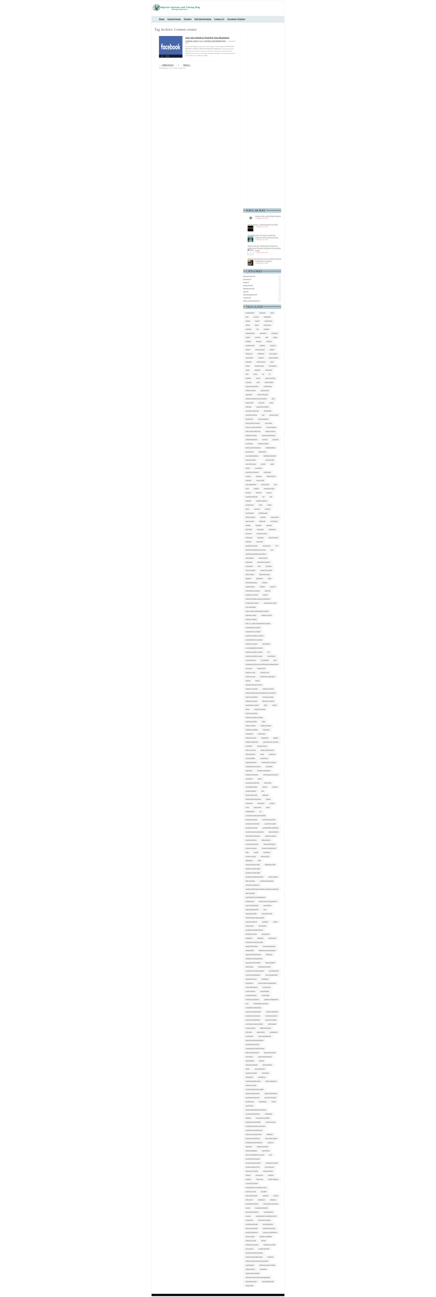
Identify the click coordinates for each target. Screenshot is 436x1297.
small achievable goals (253, 1081)
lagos (263, 721)
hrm (262, 791)
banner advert (250, 517)
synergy (272, 803)
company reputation (253, 824)
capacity (261, 358)
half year (248, 407)
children (248, 341)
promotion (249, 443)
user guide (268, 423)
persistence (273, 1032)
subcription (268, 321)
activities (269, 566)
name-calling (269, 382)
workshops (267, 411)
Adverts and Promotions (215, 41)
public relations (273, 1179)
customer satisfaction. (253, 975)
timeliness (266, 852)
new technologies (251, 1195)
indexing (248, 542)
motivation (249, 1077)
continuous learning (266, 881)
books (274, 1101)
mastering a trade (269, 1245)
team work (257, 807)
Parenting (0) (247, 279)
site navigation (271, 427)
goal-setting (261, 1032)
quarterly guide (269, 488)
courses (248, 476)
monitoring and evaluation (255, 832)
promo (263, 464)
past (259, 566)
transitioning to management (255, 897)
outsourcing (267, 987)
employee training (264, 967)
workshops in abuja (252, 705)
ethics (260, 779)
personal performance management (258, 1277)
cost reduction (274, 971)
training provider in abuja (254, 717)
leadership (264, 738)
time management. (264, 1036)
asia (270, 1155)
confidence (262, 1077)
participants (250, 558)
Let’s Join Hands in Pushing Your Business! (207, 37)
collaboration (250, 811)
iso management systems (254, 648)
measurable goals (268, 1281)
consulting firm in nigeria (254, 640)
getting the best (262, 394)
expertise (249, 1146)
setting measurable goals (254, 1257)
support (273, 345)
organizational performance (255, 1048)
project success (251, 856)
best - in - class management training (258, 623)
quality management (271, 999)
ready (271, 403)
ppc (263, 415)
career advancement (265, 1057)
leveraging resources (252, 1097)
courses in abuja (267, 697)
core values (273, 354)
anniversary (250, 452)
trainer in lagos (251, 725)
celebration (262, 452)
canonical (259, 542)
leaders (275, 738)
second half (265, 484)
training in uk (264, 672)
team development (252, 909)
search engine (273, 537)
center (248, 325)
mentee (274, 787)
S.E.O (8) (245, 291)
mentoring (267, 783)
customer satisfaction (253, 1020)
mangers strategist (252, 774)
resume (248, 1216)
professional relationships (254, 930)
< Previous (167, 65)
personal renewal (270, 1052)
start (272, 362)
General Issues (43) (249, 276)
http (247, 374)
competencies (268, 1212)
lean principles (270, 963)
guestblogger (250, 313)
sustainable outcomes (260, 1003)
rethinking (249, 803)
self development (251, 439)
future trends (250, 1236)
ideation (248, 578)
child (258, 382)
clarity (248, 1069)
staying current (251, 1191)
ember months (251, 390)
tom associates (251, 607)
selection (265, 795)
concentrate (250, 513)
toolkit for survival (252, 595)
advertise (260, 537)
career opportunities (252, 1273)
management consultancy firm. (256, 1187)
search (257, 321)
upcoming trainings (252, 472)
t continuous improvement (255, 971)
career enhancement (253, 1093)
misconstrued (260, 349)
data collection (274, 832)
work (260, 505)
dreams (261, 1061)
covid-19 (273, 586)
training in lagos (251, 615)
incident (266, 329)
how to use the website (253, 427)
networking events (269, 1228)
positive (248, 492)
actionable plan (260, 1069)
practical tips (265, 856)
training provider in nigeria (254, 636)
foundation (272, 366)
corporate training (252, 1183)
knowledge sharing (252, 1204)
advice (275, 922)
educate (269, 525)
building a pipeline (252, 730)
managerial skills (251, 913)
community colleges (262, 1118)
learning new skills (252, 1228)
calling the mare (251, 738)
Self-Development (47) (250, 295)
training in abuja (259, 709)
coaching (270, 1257)
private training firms (253, 1167)
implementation (251, 762)
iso (268, 652)
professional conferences (254, 1130)
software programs (252, 1245)
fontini (274, 705)
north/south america (253, 1159)
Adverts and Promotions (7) (251, 301)
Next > (187, 65)
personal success (251, 1281)
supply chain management (267, 983)
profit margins (250, 991)
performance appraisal (253, 799)
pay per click (270, 460)
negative (257, 370)
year (275, 484)
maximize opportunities (267, 1265)
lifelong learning (265, 1028)
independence (270, 448)
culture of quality (271, 1020)
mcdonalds (265, 995)
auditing (271, 1175)
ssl (263, 374)
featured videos (264, 574)
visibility (248, 378)
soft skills (249, 1032)
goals (262, 754)
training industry (261, 501)
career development (268, 435)
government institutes (253, 1163)
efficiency (269, 954)
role (271, 497)
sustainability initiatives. (270, 828)
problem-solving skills (253, 873)
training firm (261, 668)
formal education (251, 582)
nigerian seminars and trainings (256, 398)
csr (260, 811)
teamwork (261, 803)
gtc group (249, 668)
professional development (254, 877)
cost (247, 1003)
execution (249, 770)
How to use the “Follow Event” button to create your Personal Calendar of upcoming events (264, 248)
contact (256, 317)
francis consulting (251, 697)
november (258, 468)
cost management (271, 975)
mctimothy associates (267, 676)
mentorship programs (270, 1204)
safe (266, 337)
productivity (250, 505)
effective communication (267, 950)
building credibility (266, 1236)
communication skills (253, 864)
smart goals (249, 1285)
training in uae (250, 672)
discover (267, 591)
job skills (263, 1191)
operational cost (251, 979)
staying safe (265, 390)
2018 (247, 488)
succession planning (252, 783)
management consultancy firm (266, 1216)
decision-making (270, 836)
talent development (252, 1052)
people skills (250, 950)
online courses (270, 1122)
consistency (264, 758)
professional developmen (254, 1253)
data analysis (266, 840)
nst (263, 497)
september (261, 734)
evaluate (258, 525)
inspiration (265, 1073)
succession (249, 779)
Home (162, 19)
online (258, 378)
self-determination (269, 456)
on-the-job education (253, 1114)
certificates (268, 1114)
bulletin (256, 488)
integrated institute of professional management (262, 664)
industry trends (251, 1240)
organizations (250, 586)
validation (249, 938)
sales (272, 464)
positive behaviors (252, 1232)
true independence (252, 456)
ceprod (265, 595)
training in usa (250, 676)
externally (260, 529)
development (259, 366)
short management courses (255, 1155)
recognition (266, 1151)
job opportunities (270, 1097)
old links (263, 517)
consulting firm (251, 660)
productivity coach (270, 603)
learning (258, 341)
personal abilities (251, 1151)
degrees (248, 1118)
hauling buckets (266, 725)
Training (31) (247, 298)
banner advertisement (253, 448)
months (257, 337)
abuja (247, 709)
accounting (259, 1175)
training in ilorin (266, 615)
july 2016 (261, 403)
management (250, 333)
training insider (251, 460)
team (268, 807)
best (247, 317)
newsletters (263, 1101)
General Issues (174, 19)
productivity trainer (252, 603)
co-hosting (273, 521)
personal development (253, 954)
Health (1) (246, 282)
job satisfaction (268, 1224)
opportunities (250, 1269)
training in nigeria (251, 644)
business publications (253, 1138)
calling (248, 366)
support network (251, 922)
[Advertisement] (262, 115)
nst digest (249, 746)
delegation (249, 860)
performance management (268, 901)
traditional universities (253, 1122)
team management (252, 905)
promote (249, 533)
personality (249, 358)
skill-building (250, 1061)
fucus (247, 509)
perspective (265, 934)
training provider (251, 721)
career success (250, 1028)
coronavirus (267, 546)
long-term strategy (264, 1220)
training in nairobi (252, 689)
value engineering (252, 987)
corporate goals (267, 913)
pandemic (249, 394)
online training (268, 1171)
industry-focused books (254, 1134)
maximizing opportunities (254, 942)
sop (272, 550)
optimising (267, 472)
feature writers (270, 431)
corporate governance (270, 774)
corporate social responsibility (256, 815)
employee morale (251, 828)
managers (249, 562)
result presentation (252, 844)
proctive (257, 509)
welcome (262, 313)
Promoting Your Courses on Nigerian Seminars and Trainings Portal (263, 236)
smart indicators (251, 840)
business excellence (263, 770)
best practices (250, 881)
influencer (249, 537)
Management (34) (248, 288)
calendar (248, 480)
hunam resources (251, 795)
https (255, 374)
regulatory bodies (272, 1163)
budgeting (265, 979)
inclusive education (252, 386)
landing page (263, 513)
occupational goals (261, 1208)
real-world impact (269, 844)
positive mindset (251, 1073)
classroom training (252, 1171)
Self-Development (202, 19)
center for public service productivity (258, 599)
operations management (254, 958)
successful (263, 1269)
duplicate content (252, 546)
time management (269, 946)
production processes (253, 1016)
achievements (267, 1065)
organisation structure (253, 766)
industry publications (270, 1232)
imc (257, 329)
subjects (262, 345)
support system (251, 1085)
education (259, 578)
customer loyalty (270, 824)
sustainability (264, 991)
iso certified (265, 660)
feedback (260, 938)
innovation (249, 1057)
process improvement (253, 963)
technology (249, 967)
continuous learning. (252, 885)
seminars (275, 439)
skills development (271, 1093)
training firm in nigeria (253, 631)
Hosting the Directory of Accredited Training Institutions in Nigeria (264, 260)
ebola (257, 325)
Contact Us (219, 19)
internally (249, 529)
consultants (271, 656)
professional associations (254, 1142)
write (272, 313)
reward (268, 799)
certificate (268, 370)
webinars (270, 1134)
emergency (267, 325)
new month (249, 403)
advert (248, 468)
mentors (270, 1142)
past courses (250, 521)
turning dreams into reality (255, 1089)
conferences (250, 1101)
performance (261, 362)
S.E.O (201, 41)
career (269, 505)
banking (248, 1179)
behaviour (249, 354)
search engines (270, 378)
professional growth (252, 1044)
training (265, 439)
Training (188, 19)
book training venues (253, 423)
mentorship (250, 926)
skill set (263, 1240)
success (268, 492)
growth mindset (264, 1249)
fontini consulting (251, 713)
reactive (267, 509)
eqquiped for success (253, 591)
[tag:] (260, 459)
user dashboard (251, 484)
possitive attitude (251, 497)
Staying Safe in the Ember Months (268, 216)
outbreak (274, 333)
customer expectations (253, 1012)
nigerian (248, 501)
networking (262, 926)
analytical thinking (252, 946)
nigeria (248, 321)
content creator (262, 533)
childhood (261, 354)
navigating (267, 317)
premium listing (263, 443)
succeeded (249, 566)
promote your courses (270, 742)
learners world (262, 746)
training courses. (251, 848)
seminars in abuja (268, 701)
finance (248, 1175)
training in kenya (268, 689)
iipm (275, 660)
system (275, 1195)
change (264, 582)
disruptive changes (263, 562)
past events (275, 517)
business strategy (251, 819)
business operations (252, 999)
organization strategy (268, 762)
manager (249, 362)
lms (277, 546)
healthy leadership (252, 742)
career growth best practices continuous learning (262, 889)
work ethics (249, 1106)
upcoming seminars (252, 411)
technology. (272, 938)
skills (259, 860)
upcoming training (262, 407)
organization (250, 1265)
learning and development (254, 1040)
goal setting (267, 905)
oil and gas (259, 1179)
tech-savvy (249, 1200)
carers (275, 337)
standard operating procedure (256, 554)
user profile (260, 480)
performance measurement (255, 918)
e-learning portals (266, 570)
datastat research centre (254, 685)
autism (248, 349)
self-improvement (252, 1065)
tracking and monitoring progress (257, 1261)
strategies (269, 766)
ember (248, 337)
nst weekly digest (251, 787)
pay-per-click (273, 415)
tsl (269, 374)
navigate (259, 476)
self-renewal (272, 1024)
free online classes (271, 1138)
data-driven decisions (253, 836)
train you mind (251, 750)
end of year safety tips (253, 431)
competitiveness (251, 995)
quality (256, 852)
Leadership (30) (248, 285)
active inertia (263, 558)
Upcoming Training (236, 19)
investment (249, 1036)
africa (265, 705)
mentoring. (249, 1220)
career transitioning (267, 750)
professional (250, 901)
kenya (257, 680)
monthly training (251, 415)
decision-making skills (253, 869)
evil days (248, 329)
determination (250, 754)
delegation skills (270, 864)
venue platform (263, 419)
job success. (250, 1249)
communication (251, 791)
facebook (262, 521)
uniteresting (268, 386)
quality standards (272, 1012)
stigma (272, 349)
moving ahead (250, 570)
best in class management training (257, 611)
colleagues (261, 1200)
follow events (271, 476)
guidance (265, 922)
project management (269, 848)
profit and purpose (268, 819)
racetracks (272, 529)
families (262, 586)
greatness (272, 754)
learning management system (256, 550)
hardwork (266, 730)
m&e (247, 852)
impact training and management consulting (261, 693)
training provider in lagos (254, 656)
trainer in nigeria (251, 619)
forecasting (249, 983)
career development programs (256, 1110)
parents (269, 341)
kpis (265, 909)
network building (262, 1146)
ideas (269, 578)
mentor (264, 787)
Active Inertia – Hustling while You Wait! (263, 224)
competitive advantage (253, 1007)
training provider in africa (254, 652)
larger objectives (270, 1081)
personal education (252, 1212)
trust (247, 807)
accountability (250, 758)
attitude (258, 492)
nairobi (248, 680)
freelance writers (251, 435)
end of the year (251, 464)
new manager (250, 893)
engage (248, 525)
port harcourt (269, 1167)
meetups (273, 1200)
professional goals (252, 1224)
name (247, 370)
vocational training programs (255, 1126)
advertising (249, 419)
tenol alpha (266, 644)
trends (248, 1208)
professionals (250, 345)
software (265, 1195)
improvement (273, 358)
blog (273, 398)
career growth (273, 877)
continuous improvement (254, 1024)
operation (263, 333)
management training (253, 627)
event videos (250, 574)
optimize (248, 382)
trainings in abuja (251, 701)
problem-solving (251, 934)
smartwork (249, 734)
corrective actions (271, 1016)
